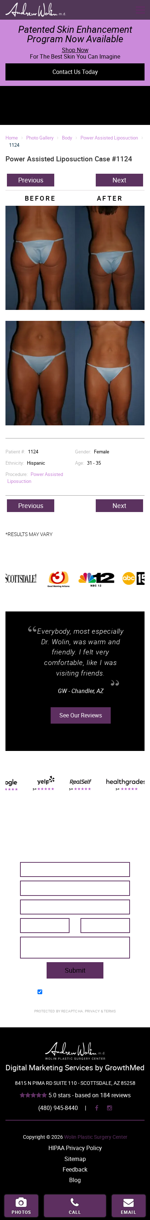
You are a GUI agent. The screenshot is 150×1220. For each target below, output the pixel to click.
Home (11, 137)
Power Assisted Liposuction (109, 137)
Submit (75, 970)
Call (75, 1212)
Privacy (93, 1011)
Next (119, 180)
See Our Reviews (75, 715)
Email (129, 1212)
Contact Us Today (75, 72)
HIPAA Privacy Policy (75, 1148)
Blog (75, 1180)
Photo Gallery (40, 137)
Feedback (75, 1169)
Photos (21, 1212)
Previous (30, 180)
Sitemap (75, 1159)
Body (67, 137)
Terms (109, 1011)
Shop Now (75, 50)
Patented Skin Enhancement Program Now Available (75, 34)
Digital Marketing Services (49, 1067)
